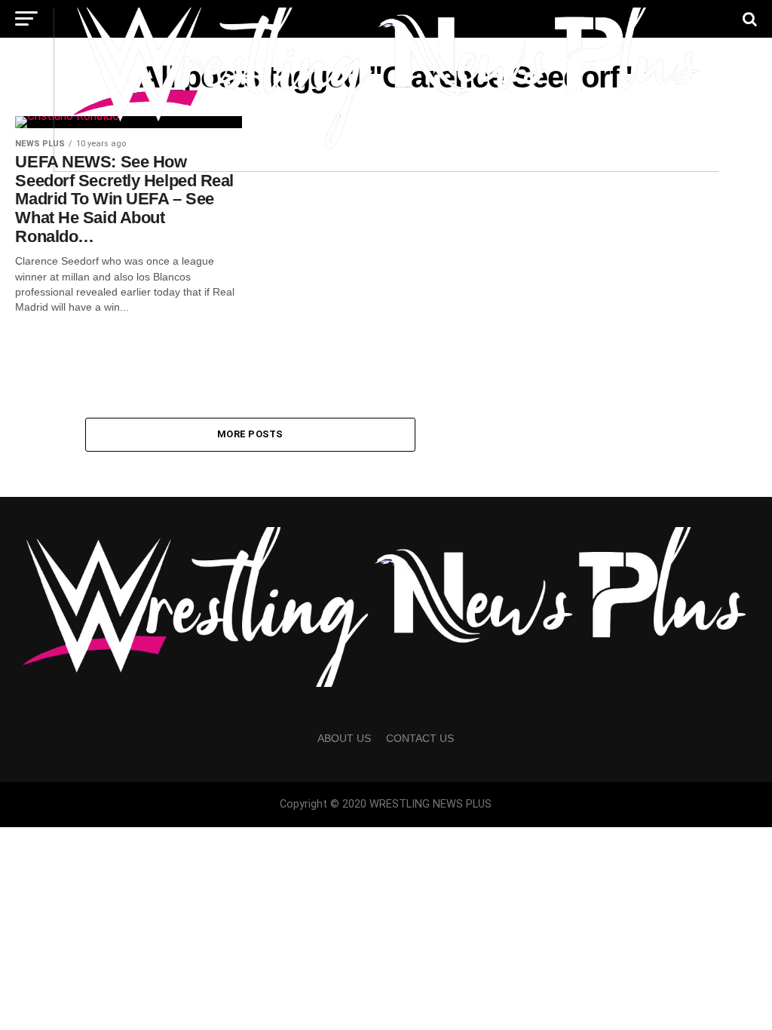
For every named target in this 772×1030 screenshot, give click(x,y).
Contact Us (420, 738)
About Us (344, 738)
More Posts (250, 434)
